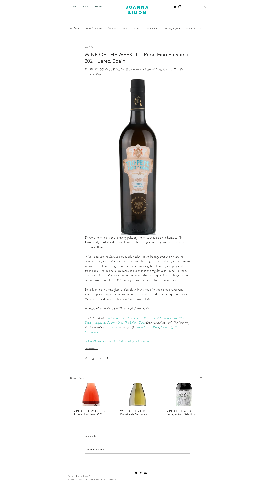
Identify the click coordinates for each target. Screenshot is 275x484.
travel (124, 28)
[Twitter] (175, 6)
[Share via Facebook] (86, 358)
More (189, 28)
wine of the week (93, 28)
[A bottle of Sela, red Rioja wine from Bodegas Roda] (184, 394)
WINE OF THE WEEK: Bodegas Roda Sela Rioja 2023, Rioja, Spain (181, 413)
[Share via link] (107, 358)
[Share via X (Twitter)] (93, 358)
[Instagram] (180, 6)
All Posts (74, 28)
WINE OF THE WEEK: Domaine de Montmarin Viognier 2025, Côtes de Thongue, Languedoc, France (137, 413)
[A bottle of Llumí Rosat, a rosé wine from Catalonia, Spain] (91, 394)
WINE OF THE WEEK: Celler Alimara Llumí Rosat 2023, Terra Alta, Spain (90, 413)
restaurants (151, 28)
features (112, 28)
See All (202, 377)
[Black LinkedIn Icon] (145, 473)
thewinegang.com (172, 28)
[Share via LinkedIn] (100, 358)
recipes (136, 28)
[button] (201, 28)
